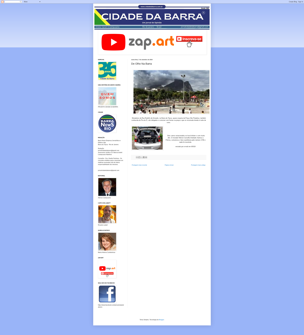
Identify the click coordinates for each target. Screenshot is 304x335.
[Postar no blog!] (139, 157)
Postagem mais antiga (198, 165)
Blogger (161, 320)
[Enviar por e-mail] (137, 157)
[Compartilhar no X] (141, 157)
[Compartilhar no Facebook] (144, 157)
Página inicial (169, 165)
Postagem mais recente (139, 165)
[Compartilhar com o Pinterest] (146, 157)
